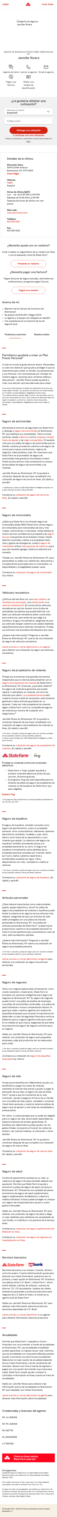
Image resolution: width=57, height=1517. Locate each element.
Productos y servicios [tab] (15, 334)
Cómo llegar (13, 174)
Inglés (10, 182)
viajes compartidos (33, 440)
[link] (46, 69)
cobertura (24, 437)
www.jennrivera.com (17, 213)
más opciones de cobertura (35, 546)
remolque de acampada (14, 602)
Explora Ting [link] (8, 794)
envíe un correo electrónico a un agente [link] (30, 647)
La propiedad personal (34, 695)
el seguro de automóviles (25, 431)
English (5, 4)
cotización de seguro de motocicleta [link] (34, 572)
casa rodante (39, 599)
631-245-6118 (13, 222)
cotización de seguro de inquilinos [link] (32, 877)
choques (40, 437)
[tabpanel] (28, 194)
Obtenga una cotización (29, 130)
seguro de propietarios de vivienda (19, 683)
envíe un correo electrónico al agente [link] (29, 959)
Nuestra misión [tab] (41, 334)
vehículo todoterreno (12, 605)
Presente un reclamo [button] (28, 264)
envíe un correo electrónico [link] (24, 1315)
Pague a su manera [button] (28, 290)
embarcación (37, 602)
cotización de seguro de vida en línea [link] (34, 1151)
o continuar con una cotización (28, 135)
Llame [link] (5, 647)
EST (27, 192)
